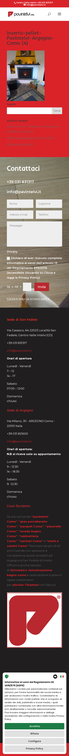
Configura (34, 741)
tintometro (18, 570)
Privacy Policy (34, 748)
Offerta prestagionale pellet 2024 (31, 138)
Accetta (34, 726)
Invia (42, 287)
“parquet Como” (31, 526)
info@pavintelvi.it (19, 350)
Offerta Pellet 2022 (20, 144)
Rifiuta (34, 733)
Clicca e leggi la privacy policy (28, 298)
